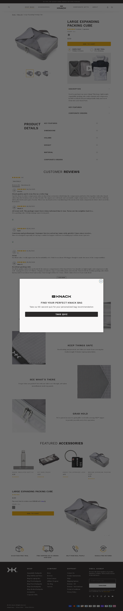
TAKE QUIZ (61, 314)
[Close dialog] (101, 281)
